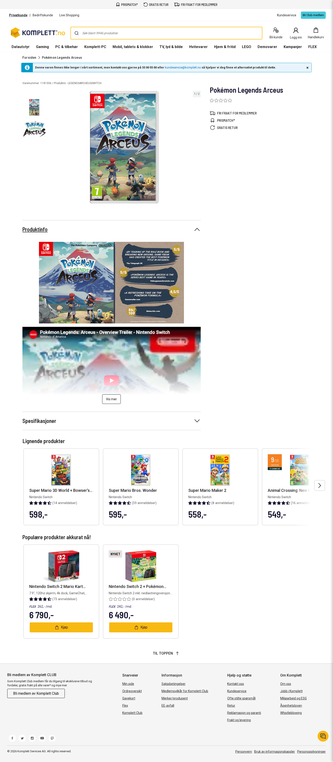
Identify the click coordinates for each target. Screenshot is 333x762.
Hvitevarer (198, 47)
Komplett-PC (95, 47)
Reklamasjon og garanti (244, 713)
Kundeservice (236, 691)
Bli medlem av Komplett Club (36, 693)
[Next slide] (197, 148)
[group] (124, 147)
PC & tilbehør (66, 47)
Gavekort (128, 698)
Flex (125, 705)
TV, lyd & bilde (171, 47)
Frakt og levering (239, 720)
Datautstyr (21, 47)
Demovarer (267, 47)
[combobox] (166, 33)
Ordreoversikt (132, 691)
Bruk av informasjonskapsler (274, 751)
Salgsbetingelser (174, 684)
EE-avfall (168, 705)
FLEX (312, 47)
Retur (231, 705)
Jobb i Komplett (291, 691)
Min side (128, 684)
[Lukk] (306, 67)
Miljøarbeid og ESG (293, 698)
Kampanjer (293, 47)
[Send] (76, 33)
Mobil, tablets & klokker (133, 47)
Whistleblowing (291, 713)
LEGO (246, 47)
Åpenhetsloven (291, 705)
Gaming (42, 47)
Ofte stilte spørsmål (241, 698)
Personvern (243, 751)
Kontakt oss (235, 684)
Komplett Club (132, 713)
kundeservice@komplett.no (183, 67)
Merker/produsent (175, 698)
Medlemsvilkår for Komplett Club (185, 691)
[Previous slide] (52, 148)
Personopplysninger (311, 751)
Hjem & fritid (225, 47)
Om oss (285, 684)
